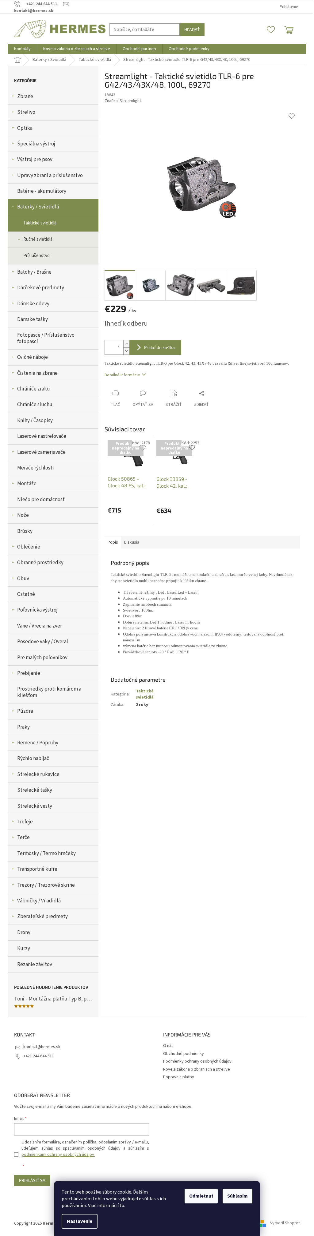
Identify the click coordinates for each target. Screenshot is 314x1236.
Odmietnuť (201, 1196)
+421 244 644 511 (38, 1056)
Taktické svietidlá (39, 223)
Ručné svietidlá (37, 239)
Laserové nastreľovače (41, 436)
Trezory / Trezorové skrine (46, 885)
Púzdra (25, 711)
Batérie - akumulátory (41, 191)
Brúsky (25, 531)
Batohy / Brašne (34, 272)
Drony (23, 932)
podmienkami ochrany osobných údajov (58, 1154)
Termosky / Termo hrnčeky (46, 853)
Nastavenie (79, 1221)
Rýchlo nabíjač (33, 758)
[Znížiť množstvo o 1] (126, 351)
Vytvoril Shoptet (285, 1223)
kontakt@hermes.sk (41, 1047)
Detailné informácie (122, 375)
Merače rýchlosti (35, 468)
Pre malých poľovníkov (42, 657)
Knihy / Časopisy (35, 420)
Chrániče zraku (33, 389)
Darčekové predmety (40, 287)
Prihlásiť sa (32, 1180)
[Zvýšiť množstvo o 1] (126, 343)
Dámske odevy (33, 303)
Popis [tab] (113, 542)
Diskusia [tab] (131, 542)
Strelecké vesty (34, 806)
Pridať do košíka (159, 347)
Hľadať (192, 29)
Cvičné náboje (32, 357)
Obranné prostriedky (40, 562)
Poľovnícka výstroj (37, 610)
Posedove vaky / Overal (42, 641)
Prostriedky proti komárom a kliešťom (49, 692)
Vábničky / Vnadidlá (39, 901)
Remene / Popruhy (37, 743)
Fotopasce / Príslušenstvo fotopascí (46, 338)
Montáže (26, 483)
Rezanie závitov (34, 964)
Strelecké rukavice (38, 774)
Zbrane (25, 96)
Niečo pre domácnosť (41, 499)
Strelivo (26, 112)
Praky (23, 727)
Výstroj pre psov (34, 159)
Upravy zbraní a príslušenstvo (50, 175)
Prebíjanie (28, 673)
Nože (23, 515)
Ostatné (26, 594)
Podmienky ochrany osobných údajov (197, 1061)
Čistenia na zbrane (37, 373)
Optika (25, 128)
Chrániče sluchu (34, 404)
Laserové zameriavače (41, 452)
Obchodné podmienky (183, 1054)
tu (122, 1205)
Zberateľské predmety (42, 916)
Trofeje (25, 822)
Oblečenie (28, 547)
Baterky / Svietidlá (38, 207)
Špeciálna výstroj (36, 144)
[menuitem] (22, 49)
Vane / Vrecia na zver (39, 626)
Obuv (23, 578)
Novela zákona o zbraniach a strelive (196, 1069)
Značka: (123, 101)
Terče (23, 837)
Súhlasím (237, 1196)
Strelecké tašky (34, 790)
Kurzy (23, 948)
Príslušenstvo (36, 255)
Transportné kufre (37, 869)
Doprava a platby (178, 1077)
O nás (168, 1046)
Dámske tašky (32, 319)
